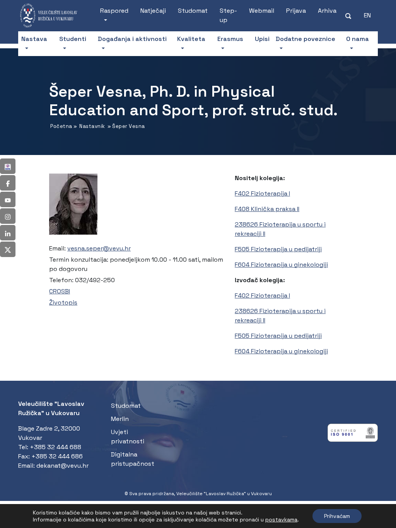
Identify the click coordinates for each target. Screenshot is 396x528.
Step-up (228, 15)
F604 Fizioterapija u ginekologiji (281, 265)
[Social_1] (7, 166)
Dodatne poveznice (305, 39)
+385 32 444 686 (57, 456)
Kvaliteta (191, 39)
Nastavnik (92, 126)
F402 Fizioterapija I (262, 193)
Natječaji (153, 11)
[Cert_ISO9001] (353, 435)
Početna (61, 126)
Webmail (261, 11)
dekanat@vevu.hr (62, 466)
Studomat (193, 11)
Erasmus (230, 39)
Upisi (262, 39)
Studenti (72, 39)
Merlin (120, 419)
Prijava (296, 11)
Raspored (114, 11)
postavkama (281, 519)
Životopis (63, 302)
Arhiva (327, 11)
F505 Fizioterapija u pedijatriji (278, 249)
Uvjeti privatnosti (127, 436)
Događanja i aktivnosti (132, 39)
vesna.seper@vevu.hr (99, 248)
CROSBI (59, 291)
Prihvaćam (337, 516)
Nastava (34, 39)
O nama (357, 39)
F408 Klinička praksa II (267, 209)
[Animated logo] (51, 15)
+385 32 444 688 (55, 447)
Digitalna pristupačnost (132, 459)
